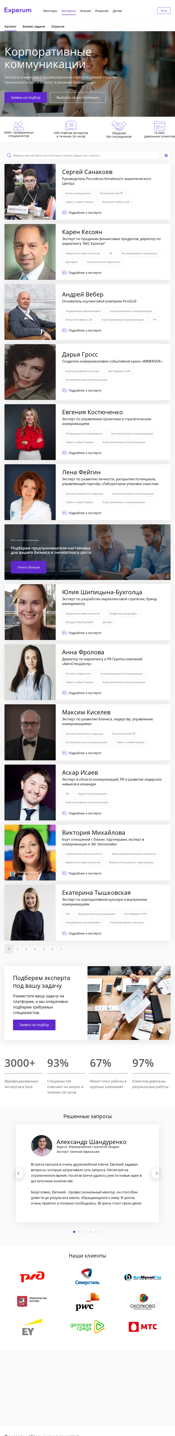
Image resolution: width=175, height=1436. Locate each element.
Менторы (50, 11)
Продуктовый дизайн (80, 622)
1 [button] (74, 1232)
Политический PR (111, 193)
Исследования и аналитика (139, 253)
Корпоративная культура (82, 371)
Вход (164, 10)
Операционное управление (84, 433)
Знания (85, 11)
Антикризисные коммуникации (131, 311)
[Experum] (17, 10)
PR (110, 253)
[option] (87, 1173)
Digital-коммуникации (92, 794)
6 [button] (101, 1232)
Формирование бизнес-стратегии (134, 854)
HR (67, 914)
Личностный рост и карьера (84, 493)
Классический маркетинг (104, 262)
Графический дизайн (123, 613)
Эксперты (68, 11)
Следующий (155, 1173)
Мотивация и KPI (119, 371)
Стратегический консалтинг (84, 854)
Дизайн (107, 622)
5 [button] (96, 1232)
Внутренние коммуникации (96, 914)
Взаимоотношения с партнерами (131, 862)
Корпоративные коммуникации (122, 319)
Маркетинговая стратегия (83, 253)
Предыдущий (19, 1173)
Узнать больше (29, 567)
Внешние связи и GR (115, 202)
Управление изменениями (83, 311)
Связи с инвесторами (79, 202)
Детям (117, 11)
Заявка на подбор (26, 97)
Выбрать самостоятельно (78, 97)
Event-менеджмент (78, 193)
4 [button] (90, 1232)
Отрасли (57, 26)
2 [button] (80, 1232)
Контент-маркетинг (79, 673)
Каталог (10, 26)
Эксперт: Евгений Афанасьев (78, 1151)
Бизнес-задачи (34, 26)
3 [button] (85, 1232)
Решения (101, 11)
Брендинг (72, 262)
